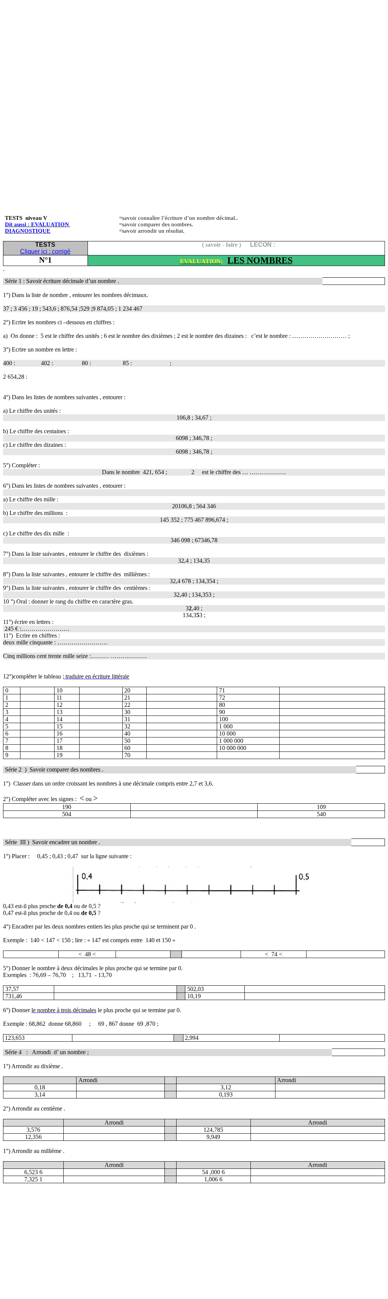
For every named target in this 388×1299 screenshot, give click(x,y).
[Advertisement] (194, 56)
